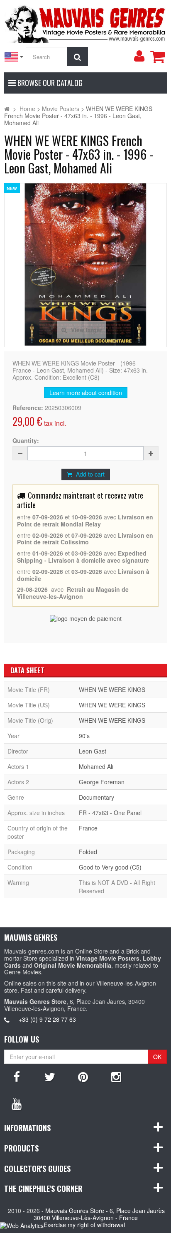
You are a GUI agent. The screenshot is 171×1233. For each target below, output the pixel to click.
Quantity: (25, 440)
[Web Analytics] (22, 1225)
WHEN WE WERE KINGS (112, 689)
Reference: (27, 407)
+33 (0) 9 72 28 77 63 (47, 1019)
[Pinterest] (83, 1076)
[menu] (139, 56)
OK (157, 1057)
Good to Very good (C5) (110, 867)
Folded (88, 852)
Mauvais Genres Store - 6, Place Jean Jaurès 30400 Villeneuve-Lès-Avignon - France (99, 1214)
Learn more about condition (85, 392)
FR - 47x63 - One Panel (110, 812)
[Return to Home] (7, 108)
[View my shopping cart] (157, 56)
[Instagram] (116, 1076)
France (88, 828)
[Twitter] (49, 1076)
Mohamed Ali (96, 766)
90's (84, 735)
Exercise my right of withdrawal (84, 1225)
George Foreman (102, 782)
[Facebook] (16, 1076)
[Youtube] (16, 1103)
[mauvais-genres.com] (85, 22)
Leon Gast (92, 751)
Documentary (96, 797)
